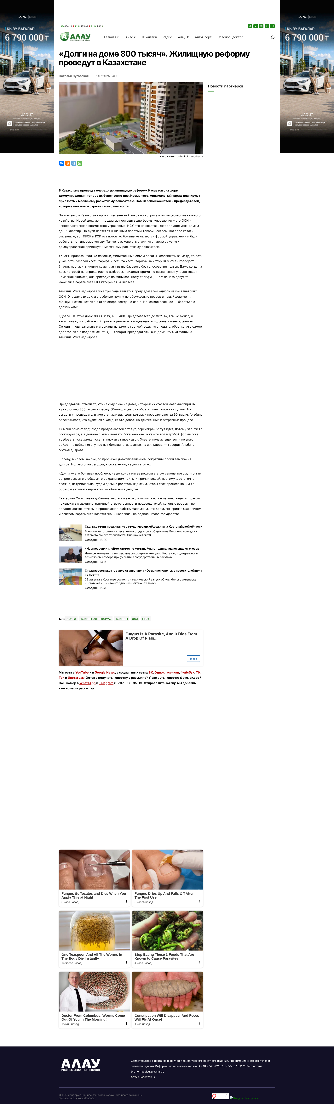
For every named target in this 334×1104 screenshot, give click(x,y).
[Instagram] (261, 26)
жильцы (121, 618)
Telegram (106, 683)
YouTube (82, 672)
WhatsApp (87, 683)
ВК (151, 672)
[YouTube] (273, 26)
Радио (167, 37)
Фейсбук (187, 672)
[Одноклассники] (256, 26)
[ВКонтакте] (250, 26)
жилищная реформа (95, 618)
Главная (110, 37)
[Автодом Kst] (27, 552)
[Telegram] (73, 163)
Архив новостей (141, 1077)
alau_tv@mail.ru (154, 1071)
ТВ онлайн (149, 37)
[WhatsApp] (79, 163)
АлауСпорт (203, 37)
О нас (128, 37)
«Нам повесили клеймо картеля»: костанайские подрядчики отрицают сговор (142, 548)
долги (71, 618)
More (193, 658)
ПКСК (145, 618)
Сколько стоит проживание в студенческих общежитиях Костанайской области (143, 526)
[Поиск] (273, 37)
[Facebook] (267, 26)
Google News (105, 672)
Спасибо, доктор (230, 37)
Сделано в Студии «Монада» (77, 1098)
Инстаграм (76, 678)
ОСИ (135, 618)
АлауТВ (183, 37)
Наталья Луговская (74, 76)
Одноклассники (166, 672)
